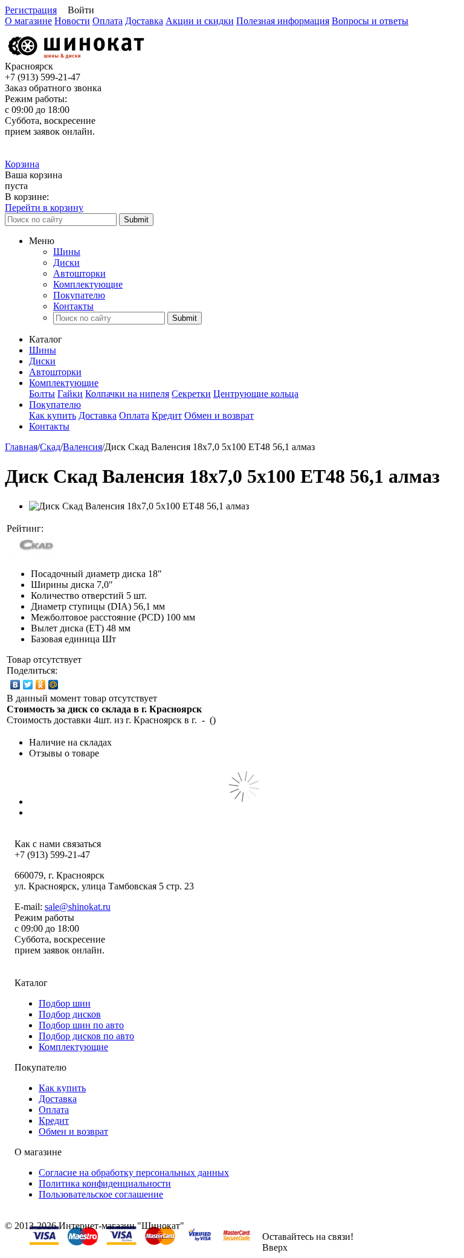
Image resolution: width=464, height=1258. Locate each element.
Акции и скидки (200, 21)
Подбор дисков (70, 1014)
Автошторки (79, 273)
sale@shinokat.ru (78, 907)
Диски (66, 262)
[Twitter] (28, 684)
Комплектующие (88, 284)
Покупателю (79, 295)
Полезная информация (282, 21)
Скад (50, 447)
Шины (66, 252)
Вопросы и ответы (370, 21)
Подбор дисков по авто (86, 1036)
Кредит (167, 415)
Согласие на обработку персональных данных (134, 1172)
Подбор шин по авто (81, 1025)
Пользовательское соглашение (101, 1194)
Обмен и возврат (219, 415)
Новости (72, 21)
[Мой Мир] (53, 684)
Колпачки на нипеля (127, 394)
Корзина (22, 164)
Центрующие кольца (255, 394)
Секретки (191, 394)
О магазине (28, 21)
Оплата (107, 21)
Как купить (52, 415)
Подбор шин (65, 1003)
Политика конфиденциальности (105, 1183)
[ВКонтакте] (15, 684)
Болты (42, 394)
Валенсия (82, 447)
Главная (21, 447)
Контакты (73, 306)
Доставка (144, 21)
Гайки (70, 394)
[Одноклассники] (40, 684)
